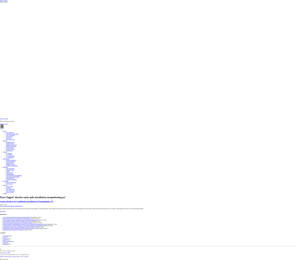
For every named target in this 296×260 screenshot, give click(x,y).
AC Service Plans (10, 156)
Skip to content (3, 0)
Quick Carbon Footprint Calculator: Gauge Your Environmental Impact (20, 220)
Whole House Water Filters (12, 177)
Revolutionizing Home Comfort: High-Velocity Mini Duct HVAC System (21, 228)
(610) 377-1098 (4, 118)
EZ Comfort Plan (10, 189)
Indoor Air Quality (7, 241)
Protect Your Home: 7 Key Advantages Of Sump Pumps (16, 218)
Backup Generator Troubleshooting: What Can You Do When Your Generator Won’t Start (25, 224)
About (4, 131)
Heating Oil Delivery (11, 160)
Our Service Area (10, 139)
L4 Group (26, 256)
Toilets (7, 171)
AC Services (9, 154)
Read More (2, 211)
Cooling (5, 152)
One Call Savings (10, 190)
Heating (5, 141)
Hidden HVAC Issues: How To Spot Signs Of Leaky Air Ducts (18, 227)
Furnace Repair (10, 147)
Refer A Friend (9, 192)
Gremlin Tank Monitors (12, 165)
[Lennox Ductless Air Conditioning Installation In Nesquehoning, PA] (11, 206)
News (4, 242)
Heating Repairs (10, 142)
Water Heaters (9, 172)
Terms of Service (8, 256)
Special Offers (9, 186)
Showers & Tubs (10, 170)
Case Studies (6, 236)
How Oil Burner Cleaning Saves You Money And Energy (17, 221)
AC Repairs (9, 153)
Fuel (4, 237)
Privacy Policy (16, 256)
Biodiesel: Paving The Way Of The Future (13, 229)
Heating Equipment (11, 146)
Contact (5, 193)
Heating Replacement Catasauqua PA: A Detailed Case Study (18, 223)
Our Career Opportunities (12, 134)
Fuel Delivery (6, 159)
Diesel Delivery (10, 163)
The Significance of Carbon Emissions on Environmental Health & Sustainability (22, 225)
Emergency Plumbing (11, 179)
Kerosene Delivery (10, 161)
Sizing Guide (9, 183)
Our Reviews (9, 136)
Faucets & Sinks (10, 168)
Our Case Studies (10, 135)
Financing (8, 188)
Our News (8, 138)
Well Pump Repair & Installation (14, 175)
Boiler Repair (9, 150)
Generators (5, 181)
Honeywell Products (11, 182)
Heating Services (10, 143)
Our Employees (10, 132)
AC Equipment (10, 157)
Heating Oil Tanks (10, 164)
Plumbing (5, 167)
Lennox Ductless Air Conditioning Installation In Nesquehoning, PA (26, 201)
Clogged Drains (10, 174)
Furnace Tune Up (10, 149)
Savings (5, 185)
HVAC (5, 240)
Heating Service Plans (11, 145)
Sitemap (2, 256)
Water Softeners (10, 178)
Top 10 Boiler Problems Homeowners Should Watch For (17, 217)
